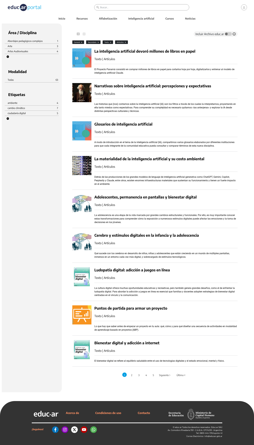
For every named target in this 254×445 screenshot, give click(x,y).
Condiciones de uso (108, 413)
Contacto (144, 413)
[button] (8, 57)
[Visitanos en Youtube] (84, 429)
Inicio (62, 18)
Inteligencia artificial (141, 18)
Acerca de (72, 413)
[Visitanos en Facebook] (55, 429)
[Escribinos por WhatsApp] (93, 429)
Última (181, 375)
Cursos (169, 18)
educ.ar (178, 427)
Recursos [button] (82, 18)
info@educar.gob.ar (213, 436)
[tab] (78, 34)
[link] (244, 7)
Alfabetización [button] (108, 18)
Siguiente (165, 375)
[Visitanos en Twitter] (74, 429)
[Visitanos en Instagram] (65, 429)
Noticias (190, 18)
